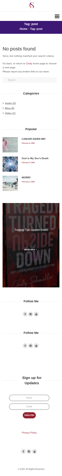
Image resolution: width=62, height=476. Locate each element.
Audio (8, 103)
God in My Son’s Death (35, 158)
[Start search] (5, 80)
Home (23, 28)
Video (8, 113)
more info (29, 250)
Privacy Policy (29, 432)
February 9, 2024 (28, 143)
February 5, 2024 (28, 162)
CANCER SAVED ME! (34, 139)
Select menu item (31, 16)
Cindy (29, 63)
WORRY (26, 177)
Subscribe (29, 415)
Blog (8, 108)
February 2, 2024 (28, 182)
